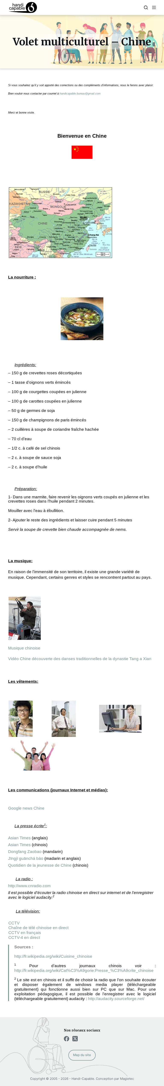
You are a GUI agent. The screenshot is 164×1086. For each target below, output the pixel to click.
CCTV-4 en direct (24, 937)
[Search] (146, 7)
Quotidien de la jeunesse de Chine (40, 865)
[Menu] (154, 7)
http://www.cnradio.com (29, 886)
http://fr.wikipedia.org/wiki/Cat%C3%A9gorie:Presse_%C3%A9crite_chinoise (84, 970)
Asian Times (19, 838)
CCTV (14, 923)
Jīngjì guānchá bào (25, 858)
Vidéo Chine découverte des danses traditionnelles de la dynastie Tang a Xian (79, 659)
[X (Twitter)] (75, 1038)
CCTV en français (24, 932)
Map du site (82, 1055)
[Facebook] (66, 1038)
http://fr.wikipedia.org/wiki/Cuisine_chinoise (53, 956)
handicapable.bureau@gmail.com (80, 93)
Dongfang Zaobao (25, 851)
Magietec (127, 1079)
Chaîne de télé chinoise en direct (38, 927)
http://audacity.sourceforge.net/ (116, 998)
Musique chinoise (24, 648)
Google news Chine (26, 808)
